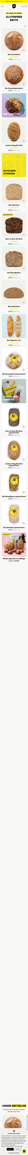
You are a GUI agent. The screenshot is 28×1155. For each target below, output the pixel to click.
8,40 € (14, 210)
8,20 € (14, 150)
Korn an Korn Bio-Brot (14, 239)
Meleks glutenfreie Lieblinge (14, 558)
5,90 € (14, 345)
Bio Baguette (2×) (14, 340)
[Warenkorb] (23, 50)
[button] (22, 6)
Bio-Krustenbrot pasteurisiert (14, 374)
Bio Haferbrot (14, 205)
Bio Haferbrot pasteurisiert (14, 527)
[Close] (26, 1129)
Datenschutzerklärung (6, 1146)
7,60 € (14, 59)
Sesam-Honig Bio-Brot (14, 145)
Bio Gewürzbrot (14, 306)
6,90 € (14, 90)
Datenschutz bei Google (17, 1146)
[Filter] (25, 26)
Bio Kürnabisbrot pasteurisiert (14, 496)
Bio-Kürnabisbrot (14, 273)
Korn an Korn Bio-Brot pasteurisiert (14, 432)
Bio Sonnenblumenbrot (14, 88)
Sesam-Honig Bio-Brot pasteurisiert (14, 464)
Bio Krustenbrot (14, 54)
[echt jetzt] (14, 6)
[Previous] (2, 1)
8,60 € (14, 244)
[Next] (26, 1)
